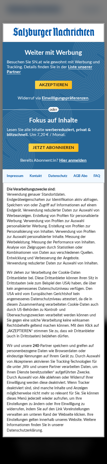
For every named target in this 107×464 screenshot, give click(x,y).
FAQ (96, 176)
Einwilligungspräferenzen (65, 98)
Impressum (15, 176)
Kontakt (36, 176)
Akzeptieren (53, 85)
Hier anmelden (72, 160)
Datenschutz (57, 176)
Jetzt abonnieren (53, 148)
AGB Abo (80, 176)
